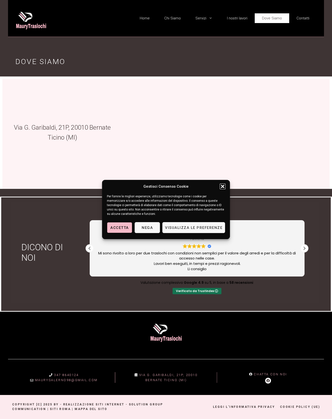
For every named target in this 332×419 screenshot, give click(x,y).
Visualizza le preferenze (193, 228)
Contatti (303, 18)
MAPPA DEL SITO (91, 409)
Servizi (200, 18)
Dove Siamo (272, 18)
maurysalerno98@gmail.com (66, 380)
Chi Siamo (172, 18)
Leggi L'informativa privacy (244, 407)
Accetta (119, 228)
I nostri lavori (237, 18)
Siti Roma (60, 409)
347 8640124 (66, 375)
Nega (147, 228)
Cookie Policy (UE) (300, 407)
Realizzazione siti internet (93, 404)
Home (145, 18)
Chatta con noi (270, 374)
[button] (222, 186)
